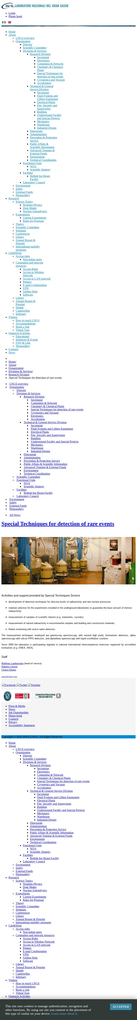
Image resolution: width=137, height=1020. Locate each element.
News (12, 709)
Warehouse (37, 447)
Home (12, 361)
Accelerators (38, 419)
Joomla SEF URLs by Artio (9, 676)
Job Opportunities (19, 712)
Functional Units (26, 480)
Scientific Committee (28, 476)
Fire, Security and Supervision (48, 435)
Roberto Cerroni (9, 666)
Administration (32, 457)
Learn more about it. (64, 1013)
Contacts (13, 718)
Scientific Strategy (34, 486)
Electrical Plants (40, 431)
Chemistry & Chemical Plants (47, 406)
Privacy (13, 722)
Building (36, 438)
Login (12, 13)
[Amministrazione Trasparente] (48, 695)
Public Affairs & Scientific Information (45, 464)
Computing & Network (44, 403)
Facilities (22, 489)
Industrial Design (40, 451)
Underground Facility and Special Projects (54, 441)
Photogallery (16, 508)
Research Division (19, 374)
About (12, 364)
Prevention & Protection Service (42, 460)
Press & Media (17, 706)
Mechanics (37, 444)
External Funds (18, 505)
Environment (31, 470)
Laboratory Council (28, 496)
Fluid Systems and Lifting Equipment (52, 428)
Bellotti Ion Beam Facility (38, 492)
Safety (13, 502)
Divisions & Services (20, 371)
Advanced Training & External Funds (45, 467)
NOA (27, 483)
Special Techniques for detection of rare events (57, 409)
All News (14, 515)
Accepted (121, 1006)
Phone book (15, 16)
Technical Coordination (37, 473)
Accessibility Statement (22, 725)
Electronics (37, 415)
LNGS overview (18, 383)
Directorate (30, 454)
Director (21, 390)
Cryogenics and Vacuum (45, 412)
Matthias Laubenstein (12, 663)
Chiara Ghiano (8, 670)
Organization (16, 368)
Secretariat (37, 399)
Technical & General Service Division (45, 422)
